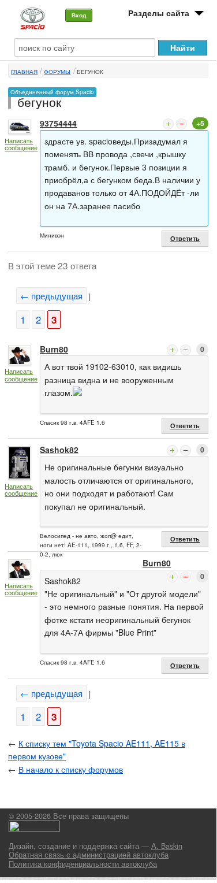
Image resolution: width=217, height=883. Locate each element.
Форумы (57, 72)
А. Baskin (166, 846)
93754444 (58, 123)
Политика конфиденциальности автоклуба (83, 864)
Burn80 (54, 349)
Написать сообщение (21, 144)
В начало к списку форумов (70, 769)
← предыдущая (51, 296)
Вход (79, 15)
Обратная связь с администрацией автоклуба (89, 854)
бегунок (90, 72)
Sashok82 (59, 449)
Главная (24, 72)
